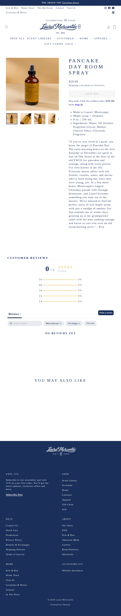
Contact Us (12, 525)
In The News (13, 594)
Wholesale (67, 554)
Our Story (67, 525)
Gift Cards (53, 44)
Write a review (105, 313)
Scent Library (40, 38)
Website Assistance (72, 570)
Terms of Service (15, 554)
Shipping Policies (15, 549)
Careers (66, 545)
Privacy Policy (14, 540)
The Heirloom (45, 8)
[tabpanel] (60, 343)
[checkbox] (90, 323)
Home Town (28, 8)
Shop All (17, 38)
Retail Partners (70, 549)
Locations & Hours (16, 12)
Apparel (101, 38)
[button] (60, 279)
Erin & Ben (12, 8)
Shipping (74, 85)
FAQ (64, 530)
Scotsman (66, 38)
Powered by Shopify (60, 604)
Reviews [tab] (15, 314)
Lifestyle (67, 495)
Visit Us (71, 8)
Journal (60, 8)
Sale (69, 44)
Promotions (12, 535)
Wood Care (12, 530)
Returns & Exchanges (18, 545)
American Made (71, 540)
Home (85, 38)
